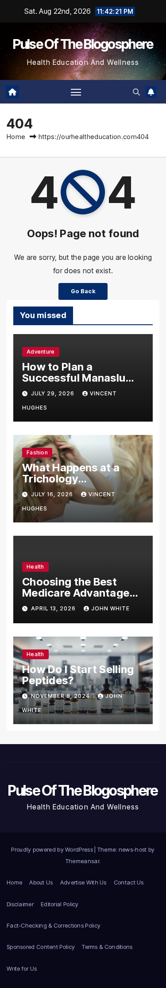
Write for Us (22, 968)
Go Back (83, 291)
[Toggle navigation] (76, 92)
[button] (136, 92)
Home (16, 136)
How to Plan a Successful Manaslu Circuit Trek (73, 377)
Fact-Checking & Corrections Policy (53, 925)
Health (35, 566)
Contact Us (129, 882)
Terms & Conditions (107, 946)
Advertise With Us (83, 882)
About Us (41, 882)
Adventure (41, 351)
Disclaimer (20, 904)
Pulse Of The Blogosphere (83, 44)
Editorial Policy (60, 904)
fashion (37, 452)
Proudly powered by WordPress (52, 849)
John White (110, 608)
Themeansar (82, 860)
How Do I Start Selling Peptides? (78, 675)
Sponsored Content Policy (41, 946)
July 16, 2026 (53, 494)
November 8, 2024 (61, 696)
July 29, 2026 (53, 393)
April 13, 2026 (54, 608)
